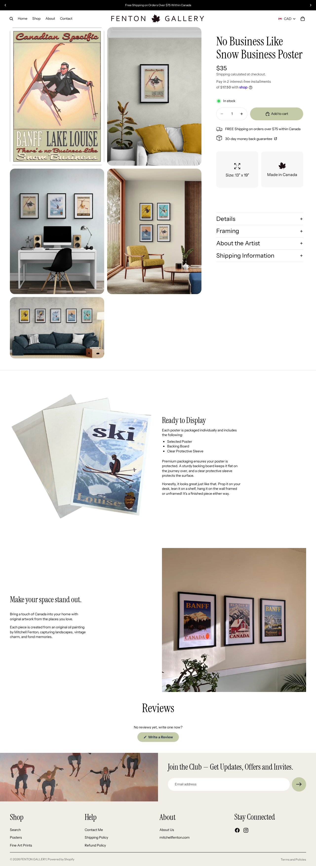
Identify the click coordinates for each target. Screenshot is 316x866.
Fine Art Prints (21, 845)
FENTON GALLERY (33, 859)
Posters (16, 837)
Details (225, 218)
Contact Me (94, 829)
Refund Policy (95, 845)
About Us (166, 829)
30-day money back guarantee (249, 139)
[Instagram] (246, 830)
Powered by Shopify (61, 859)
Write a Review (163, 738)
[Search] (11, 18)
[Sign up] (299, 784)
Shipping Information (245, 255)
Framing (227, 230)
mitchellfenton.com (174, 837)
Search (15, 829)
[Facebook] (237, 830)
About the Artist (238, 243)
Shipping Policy (96, 837)
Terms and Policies (293, 859)
